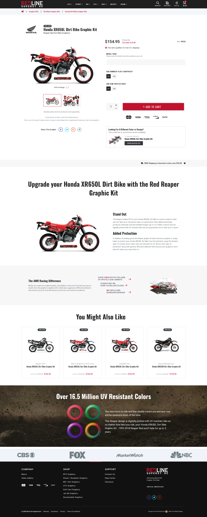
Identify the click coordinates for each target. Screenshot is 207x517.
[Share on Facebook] (61, 129)
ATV (68, 4)
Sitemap (46, 511)
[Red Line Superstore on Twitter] (154, 497)
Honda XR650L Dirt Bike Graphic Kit (139, 138)
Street (78, 4)
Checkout (109, 482)
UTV (95, 4)
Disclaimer (54, 511)
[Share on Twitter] (67, 129)
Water (113, 4)
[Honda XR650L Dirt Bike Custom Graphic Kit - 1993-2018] (115, 140)
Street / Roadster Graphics (75, 478)
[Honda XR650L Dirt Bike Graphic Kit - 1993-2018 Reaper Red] (71, 100)
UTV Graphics (69, 486)
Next (98, 64)
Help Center (110, 478)
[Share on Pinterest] (73, 129)
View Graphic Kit (133, 143)
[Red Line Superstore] (32, 4)
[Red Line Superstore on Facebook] (149, 497)
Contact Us (110, 474)
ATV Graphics (69, 474)
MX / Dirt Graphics (71, 482)
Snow (123, 4)
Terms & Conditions (73, 511)
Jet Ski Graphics (70, 493)
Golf (103, 4)
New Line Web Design (176, 511)
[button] (79, 129)
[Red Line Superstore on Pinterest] (159, 497)
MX (87, 4)
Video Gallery (27, 478)
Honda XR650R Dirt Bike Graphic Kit (166, 366)
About (24, 474)
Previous (26, 64)
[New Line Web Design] (167, 511)
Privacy (62, 511)
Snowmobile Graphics (73, 497)
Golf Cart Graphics (71, 489)
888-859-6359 (159, 487)
